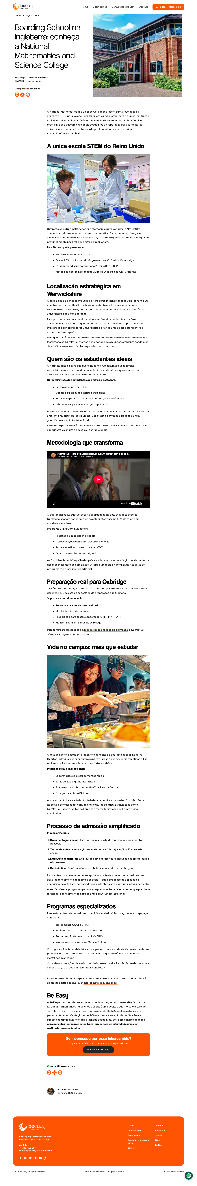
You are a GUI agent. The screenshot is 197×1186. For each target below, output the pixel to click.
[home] (23, 7)
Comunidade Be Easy (123, 6)
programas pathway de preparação (90, 889)
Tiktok (158, 1140)
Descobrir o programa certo (138, 1141)
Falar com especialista (98, 1049)
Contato (143, 6)
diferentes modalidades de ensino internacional (114, 337)
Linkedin (159, 1135)
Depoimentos (134, 1135)
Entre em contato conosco (128, 1019)
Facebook (160, 1125)
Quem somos (100, 6)
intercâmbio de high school (100, 982)
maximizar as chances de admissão (106, 629)
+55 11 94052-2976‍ (28, 1148)
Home (84, 6)
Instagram (160, 1130)
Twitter (158, 1145)
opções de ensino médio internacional (89, 963)
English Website (116, 1171)
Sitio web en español (95, 1171)
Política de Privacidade (173, 1171)
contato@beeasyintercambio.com (35, 1150)
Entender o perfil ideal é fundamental (70, 425)
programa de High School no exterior (113, 1011)
